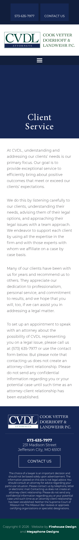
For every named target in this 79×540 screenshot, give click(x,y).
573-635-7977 (24, 16)
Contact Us (54, 16)
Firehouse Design (62, 527)
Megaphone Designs (43, 531)
